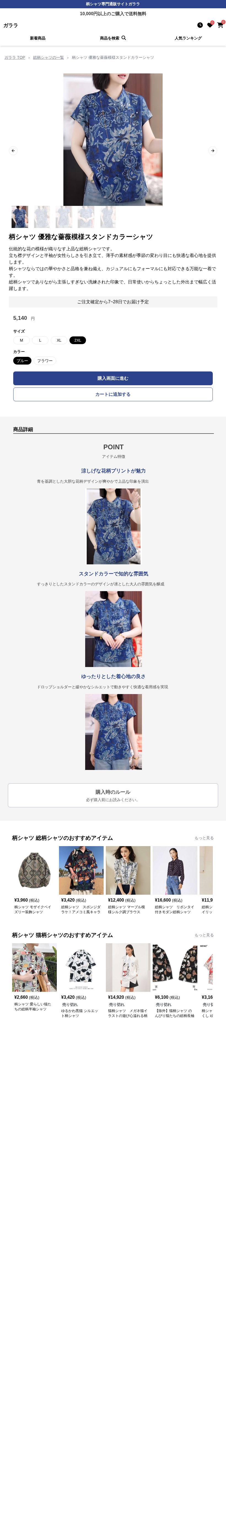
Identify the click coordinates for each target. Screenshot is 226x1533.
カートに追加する (113, 394)
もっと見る (204, 838)
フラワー (45, 360)
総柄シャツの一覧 (48, 57)
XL (59, 340)
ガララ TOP (14, 57)
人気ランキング (188, 38)
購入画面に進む (113, 378)
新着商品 (37, 38)
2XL (77, 340)
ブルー (22, 360)
